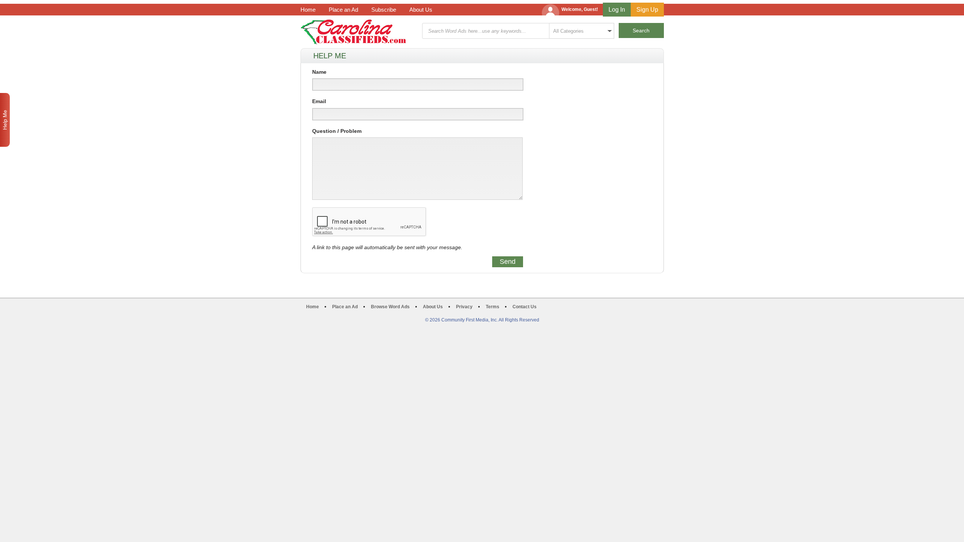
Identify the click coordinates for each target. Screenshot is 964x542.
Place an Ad (343, 9)
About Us (420, 9)
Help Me (5, 120)
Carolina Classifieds (353, 31)
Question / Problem (337, 131)
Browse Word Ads (390, 306)
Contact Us (525, 306)
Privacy (464, 306)
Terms (492, 306)
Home (308, 9)
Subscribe (383, 9)
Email (319, 101)
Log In (617, 9)
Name (319, 72)
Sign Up (647, 9)
